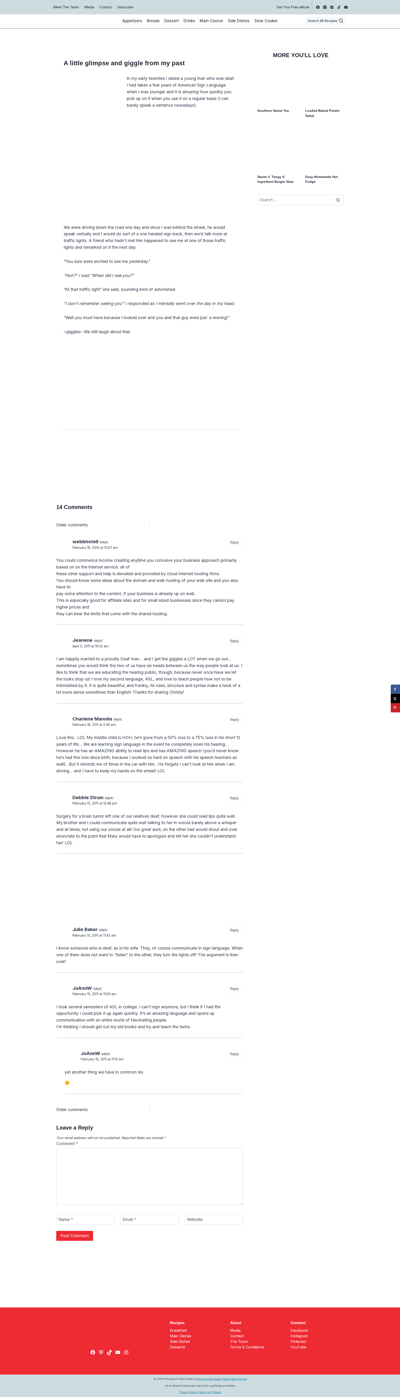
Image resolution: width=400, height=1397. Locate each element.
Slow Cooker (266, 21)
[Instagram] (325, 7)
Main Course (211, 21)
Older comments (72, 524)
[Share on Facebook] (395, 689)
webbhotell (85, 541)
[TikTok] (338, 7)
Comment (67, 1143)
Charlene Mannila (92, 719)
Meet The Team (66, 7)
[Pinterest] (331, 7)
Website (195, 1219)
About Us (205, 1392)
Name (65, 1219)
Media (89, 7)
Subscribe (125, 7)
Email (129, 1219)
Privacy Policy (188, 1392)
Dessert (171, 21)
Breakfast (178, 1330)
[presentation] (276, 85)
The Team (239, 1341)
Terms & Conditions (247, 1347)
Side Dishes (239, 21)
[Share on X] (395, 698)
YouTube (298, 1347)
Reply (234, 542)
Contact (106, 7)
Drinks (189, 21)
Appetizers (132, 21)
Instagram (299, 1336)
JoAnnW (82, 988)
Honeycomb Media (209, 1379)
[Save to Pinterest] (395, 707)
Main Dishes (180, 1336)
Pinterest (298, 1341)
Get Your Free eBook (293, 7)
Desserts (177, 1347)
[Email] (345, 7)
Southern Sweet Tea (273, 110)
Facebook (299, 1330)
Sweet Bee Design (235, 1379)
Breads (153, 21)
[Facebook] (317, 7)
